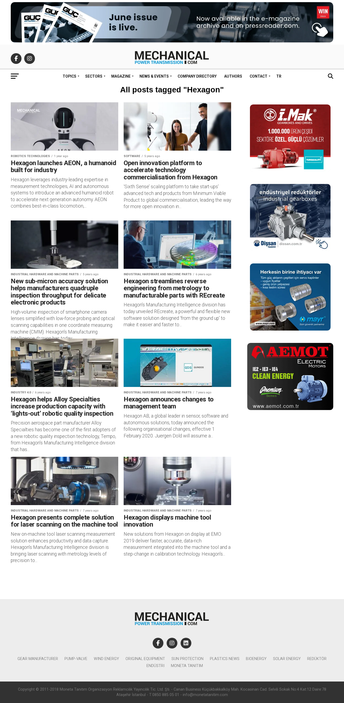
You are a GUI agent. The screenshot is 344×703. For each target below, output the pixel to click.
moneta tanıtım (187, 666)
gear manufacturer (37, 659)
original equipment (145, 659)
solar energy (287, 659)
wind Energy (106, 659)
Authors (233, 76)
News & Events (154, 76)
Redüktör (317, 659)
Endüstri (155, 666)
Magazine (121, 76)
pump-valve (75, 659)
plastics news (224, 659)
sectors (93, 76)
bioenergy (256, 659)
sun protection (187, 659)
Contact (258, 76)
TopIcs (69, 76)
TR (278, 76)
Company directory (197, 76)
